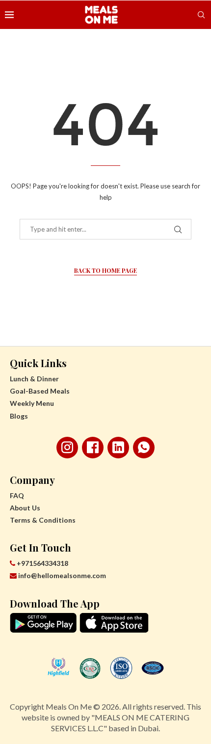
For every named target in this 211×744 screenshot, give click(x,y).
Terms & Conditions (43, 520)
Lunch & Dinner (34, 378)
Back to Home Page (105, 270)
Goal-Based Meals (40, 391)
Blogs (19, 416)
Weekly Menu (32, 403)
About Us (25, 508)
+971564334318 (41, 563)
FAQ (17, 495)
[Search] (201, 14)
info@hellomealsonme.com (62, 575)
